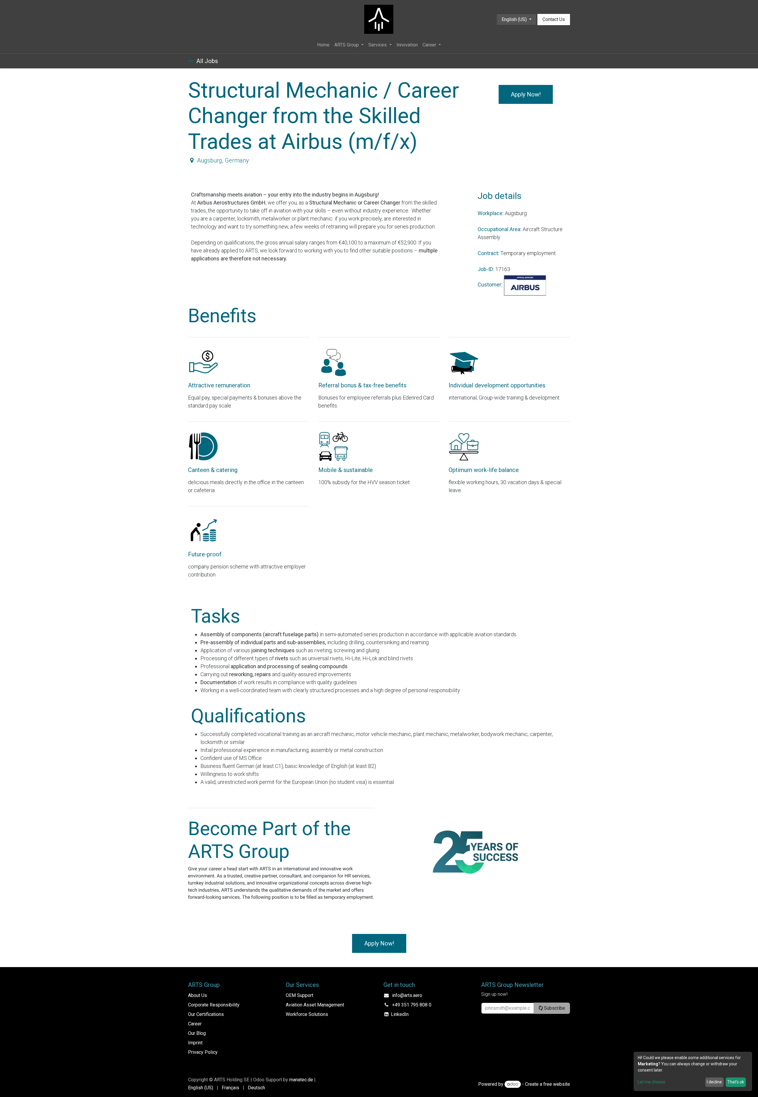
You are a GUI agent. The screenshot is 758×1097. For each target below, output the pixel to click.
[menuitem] (323, 45)
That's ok (735, 1082)
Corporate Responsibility (214, 1005)
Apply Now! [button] (526, 94)
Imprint (195, 1043)
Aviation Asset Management (315, 1005)
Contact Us (553, 19)
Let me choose (651, 1082)
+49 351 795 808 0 (411, 1005)
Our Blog (197, 1033)
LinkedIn (400, 1014)
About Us (197, 995)
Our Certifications (206, 1014)
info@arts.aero (407, 995)
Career (195, 1024)
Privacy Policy (203, 1052)
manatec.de (301, 1079)
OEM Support (299, 995)
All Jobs (207, 61)
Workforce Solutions (307, 1014)
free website (556, 1084)
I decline (714, 1082)
